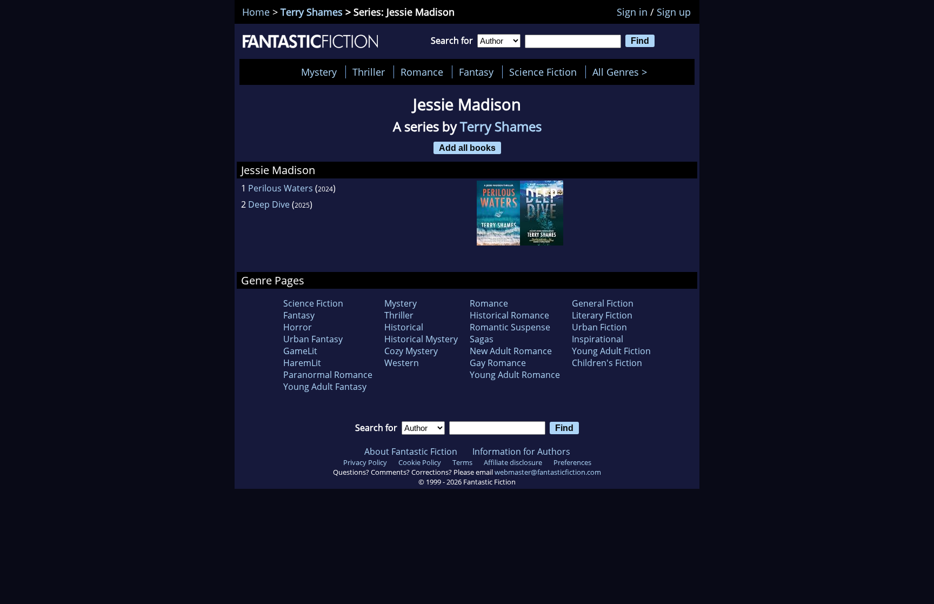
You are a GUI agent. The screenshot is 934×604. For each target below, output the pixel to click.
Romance (422, 71)
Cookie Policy (419, 462)
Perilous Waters (280, 188)
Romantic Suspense (510, 327)
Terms (462, 462)
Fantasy (476, 71)
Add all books (467, 147)
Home (256, 11)
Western (401, 363)
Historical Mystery (421, 339)
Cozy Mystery (411, 351)
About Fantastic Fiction (410, 451)
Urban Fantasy (313, 339)
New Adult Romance (511, 351)
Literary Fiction (602, 315)
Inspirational (597, 339)
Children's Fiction (607, 363)
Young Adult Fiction (611, 351)
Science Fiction (543, 71)
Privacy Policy (365, 462)
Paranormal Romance (327, 375)
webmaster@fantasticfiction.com (548, 472)
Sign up (674, 11)
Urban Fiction (599, 327)
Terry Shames (312, 11)
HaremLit (302, 363)
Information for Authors (521, 451)
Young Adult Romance (515, 375)
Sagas (481, 339)
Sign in (632, 11)
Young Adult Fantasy (324, 387)
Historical (403, 327)
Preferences (572, 462)
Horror (297, 327)
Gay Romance (498, 363)
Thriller (368, 71)
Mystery (319, 71)
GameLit (300, 351)
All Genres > (622, 71)
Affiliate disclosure (513, 462)
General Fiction (602, 303)
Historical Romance (509, 315)
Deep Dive (269, 204)
